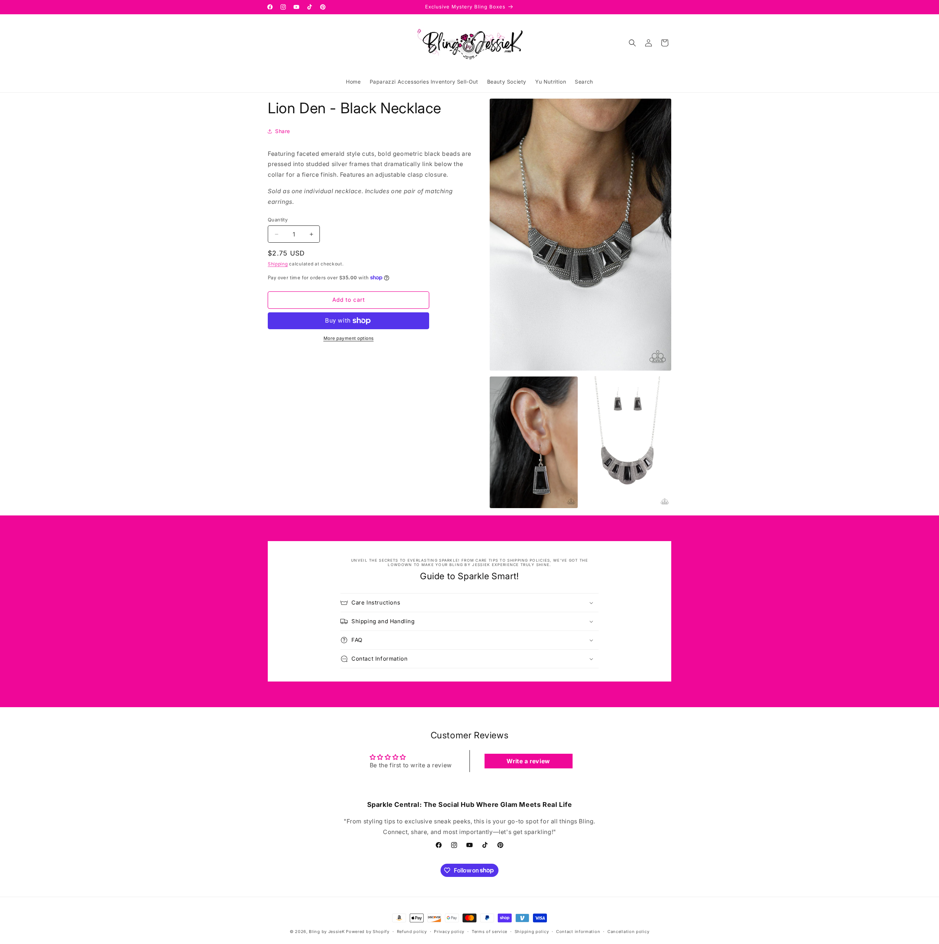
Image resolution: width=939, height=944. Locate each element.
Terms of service (489, 931)
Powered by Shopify (368, 931)
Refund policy (412, 931)
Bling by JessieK (326, 931)
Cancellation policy (628, 931)
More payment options (349, 338)
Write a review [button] (528, 761)
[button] (632, 43)
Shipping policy (532, 931)
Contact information (578, 931)
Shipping (278, 264)
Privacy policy (449, 931)
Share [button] (282, 131)
